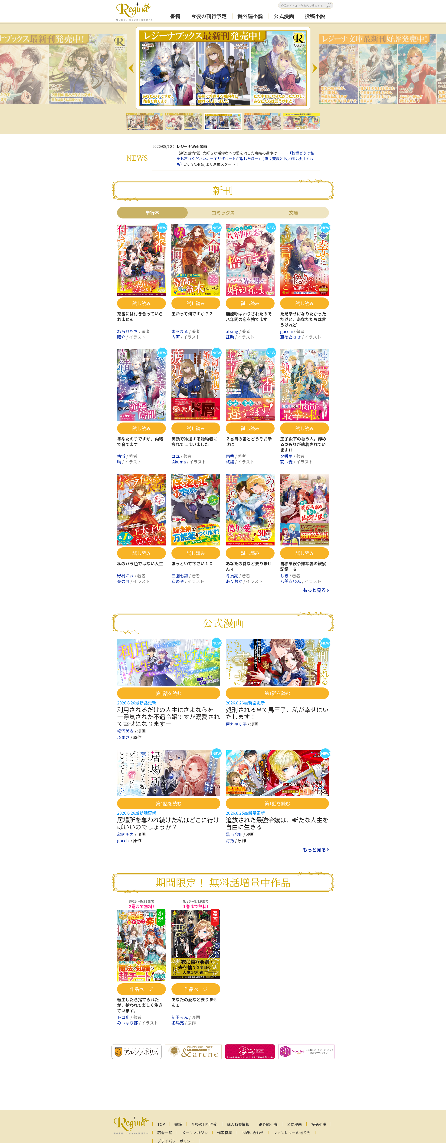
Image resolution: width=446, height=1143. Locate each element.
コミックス (223, 212)
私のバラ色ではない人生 (140, 563)
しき (284, 575)
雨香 (230, 456)
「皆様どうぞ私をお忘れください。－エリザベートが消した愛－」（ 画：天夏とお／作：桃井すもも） (245, 158)
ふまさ (124, 737)
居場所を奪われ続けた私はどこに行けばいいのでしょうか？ (168, 823)
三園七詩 (180, 575)
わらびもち (128, 331)
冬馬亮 (232, 575)
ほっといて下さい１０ (192, 563)
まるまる (180, 331)
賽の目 (124, 581)
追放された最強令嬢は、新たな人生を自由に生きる (277, 823)
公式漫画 (284, 16)
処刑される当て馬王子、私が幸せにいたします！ (277, 713)
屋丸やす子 (237, 724)
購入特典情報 (238, 1124)
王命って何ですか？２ (192, 314)
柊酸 (230, 462)
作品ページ (141, 989)
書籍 (175, 16)
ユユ (176, 456)
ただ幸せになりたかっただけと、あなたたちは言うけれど (303, 319)
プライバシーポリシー (175, 1141)
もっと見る (314, 590)
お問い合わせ (253, 1132)
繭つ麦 (287, 462)
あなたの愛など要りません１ (194, 1002)
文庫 (293, 212)
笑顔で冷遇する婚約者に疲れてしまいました (194, 441)
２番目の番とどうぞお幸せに (249, 441)
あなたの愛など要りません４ (249, 566)
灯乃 (230, 840)
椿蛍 (121, 456)
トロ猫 (124, 1017)
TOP (161, 1124)
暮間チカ (126, 834)
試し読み (141, 303)
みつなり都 (128, 1023)
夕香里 (287, 456)
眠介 (121, 337)
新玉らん (180, 1017)
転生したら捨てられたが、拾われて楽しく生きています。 (140, 1005)
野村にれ (126, 575)
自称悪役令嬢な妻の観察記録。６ (303, 566)
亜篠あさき (291, 337)
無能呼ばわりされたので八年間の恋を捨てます (249, 316)
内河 (176, 337)
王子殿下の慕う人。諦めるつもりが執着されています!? (303, 444)
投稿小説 (315, 16)
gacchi (287, 331)
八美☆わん (291, 581)
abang (232, 331)
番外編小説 (250, 16)
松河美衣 (126, 731)
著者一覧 (164, 1132)
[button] (131, 68)
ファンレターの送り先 (292, 1132)
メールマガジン (195, 1132)
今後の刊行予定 (209, 16)
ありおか (234, 581)
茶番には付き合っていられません (140, 316)
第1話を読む (169, 693)
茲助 (230, 337)
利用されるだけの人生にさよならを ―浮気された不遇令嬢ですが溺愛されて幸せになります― (168, 716)
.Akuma (179, 462)
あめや (178, 581)
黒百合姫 (234, 834)
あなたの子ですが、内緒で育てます (140, 441)
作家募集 (224, 1132)
